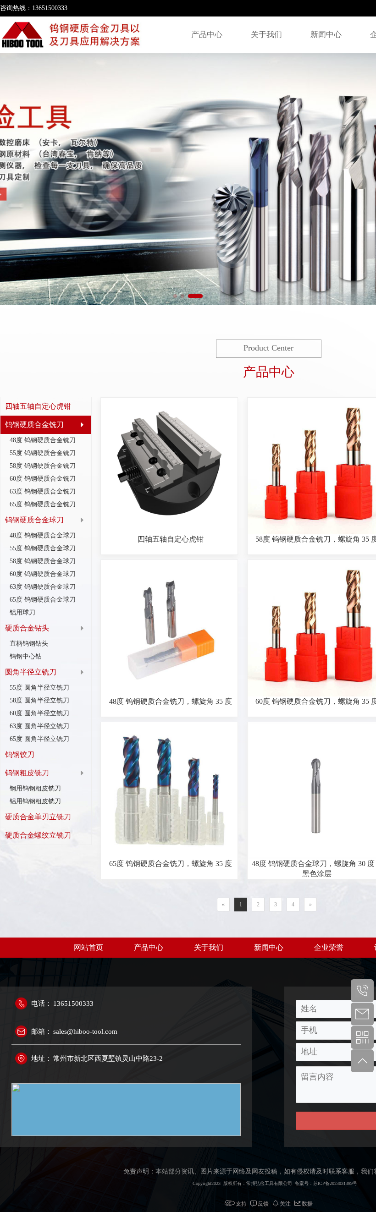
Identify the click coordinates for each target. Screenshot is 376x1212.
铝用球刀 (22, 612)
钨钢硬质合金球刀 (34, 520)
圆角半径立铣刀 (30, 672)
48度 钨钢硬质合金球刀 (43, 535)
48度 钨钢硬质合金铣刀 (43, 440)
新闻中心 (326, 34)
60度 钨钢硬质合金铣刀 (43, 478)
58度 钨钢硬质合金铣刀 (43, 465)
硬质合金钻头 (27, 628)
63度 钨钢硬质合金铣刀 (43, 491)
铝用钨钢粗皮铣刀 (35, 801)
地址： (41, 1058)
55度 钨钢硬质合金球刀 (43, 548)
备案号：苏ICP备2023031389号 (326, 1183)
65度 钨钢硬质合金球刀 (43, 599)
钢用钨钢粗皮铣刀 (35, 788)
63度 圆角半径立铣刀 (39, 726)
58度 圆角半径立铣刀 (39, 700)
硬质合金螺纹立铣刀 (38, 835)
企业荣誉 (328, 947)
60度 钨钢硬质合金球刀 (43, 573)
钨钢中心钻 (26, 656)
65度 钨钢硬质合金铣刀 (43, 504)
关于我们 (266, 34)
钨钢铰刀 (19, 754)
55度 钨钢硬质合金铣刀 (43, 453)
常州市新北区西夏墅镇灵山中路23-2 (108, 1058)
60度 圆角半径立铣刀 (39, 713)
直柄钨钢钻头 (29, 643)
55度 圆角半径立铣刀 (39, 687)
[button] (175, 296)
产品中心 (206, 34)
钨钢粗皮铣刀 (27, 773)
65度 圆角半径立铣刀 (39, 738)
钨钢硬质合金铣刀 (34, 424)
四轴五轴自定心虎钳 (38, 406)
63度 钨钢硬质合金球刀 (43, 586)
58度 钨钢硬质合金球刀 (43, 561)
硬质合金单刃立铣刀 (38, 817)
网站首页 (88, 947)
